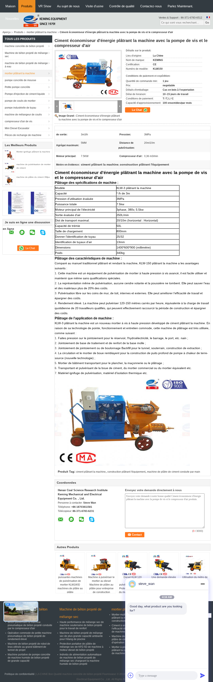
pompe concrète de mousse (20, 80)
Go (207, 22)
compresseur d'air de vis (18, 121)
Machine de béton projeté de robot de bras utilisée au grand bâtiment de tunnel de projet (29, 646)
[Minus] (202, 583)
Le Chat (137, 109)
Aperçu (6, 32)
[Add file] (131, 675)
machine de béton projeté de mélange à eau (26, 65)
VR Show (44, 6)
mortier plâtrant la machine (42, 32)
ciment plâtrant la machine (91, 471)
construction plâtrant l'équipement (126, 471)
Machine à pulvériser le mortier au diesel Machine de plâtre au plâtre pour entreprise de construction (101, 585)
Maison (10, 6)
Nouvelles (12, 18)
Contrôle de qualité (121, 6)
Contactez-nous (151, 6)
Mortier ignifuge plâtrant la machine (33, 152)
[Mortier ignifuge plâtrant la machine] (10, 154)
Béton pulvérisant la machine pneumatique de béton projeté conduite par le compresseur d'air (30, 625)
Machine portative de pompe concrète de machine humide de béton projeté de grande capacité (29, 657)
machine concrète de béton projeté (24, 46)
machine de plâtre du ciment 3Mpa (33, 177)
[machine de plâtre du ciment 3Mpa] (10, 180)
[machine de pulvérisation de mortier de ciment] (10, 167)
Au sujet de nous (68, 6)
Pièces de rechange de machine (23, 135)
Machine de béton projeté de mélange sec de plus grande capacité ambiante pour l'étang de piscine (81, 636)
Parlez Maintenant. (180, 6)
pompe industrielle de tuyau (20, 107)
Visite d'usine (94, 6)
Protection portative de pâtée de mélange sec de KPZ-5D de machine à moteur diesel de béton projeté (81, 646)
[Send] (202, 675)
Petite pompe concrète (17, 87)
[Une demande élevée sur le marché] (163, 565)
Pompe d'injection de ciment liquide (25, 94)
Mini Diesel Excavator (17, 128)
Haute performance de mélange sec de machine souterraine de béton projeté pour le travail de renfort (82, 625)
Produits (26, 6)
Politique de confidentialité (20, 674)
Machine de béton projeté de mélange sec (26, 55)
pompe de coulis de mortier (20, 100)
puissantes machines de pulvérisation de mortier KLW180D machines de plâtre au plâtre (70, 585)
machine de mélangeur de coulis (23, 114)
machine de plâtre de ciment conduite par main (173, 471)
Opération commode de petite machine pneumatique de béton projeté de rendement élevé (30, 636)
